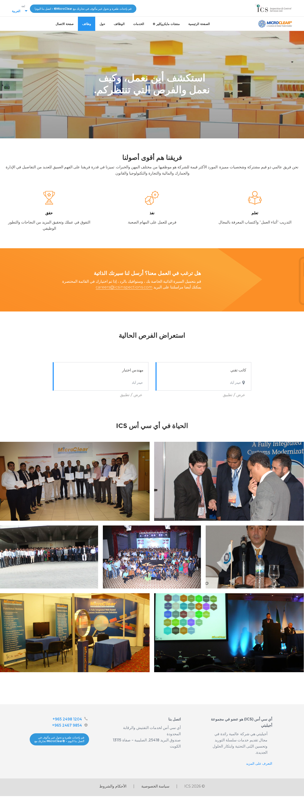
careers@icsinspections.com (124, 287)
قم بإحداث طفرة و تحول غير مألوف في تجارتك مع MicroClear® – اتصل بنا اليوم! (59, 739)
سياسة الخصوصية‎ (155, 786)
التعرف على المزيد (259, 763)
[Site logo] (275, 24)
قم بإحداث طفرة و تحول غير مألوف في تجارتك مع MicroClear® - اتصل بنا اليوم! (83, 8)
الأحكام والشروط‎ (112, 786)
